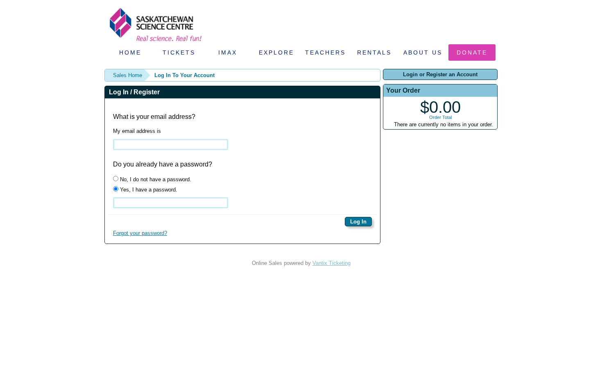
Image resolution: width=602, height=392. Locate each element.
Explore (276, 52)
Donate (472, 52)
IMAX (227, 52)
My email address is (137, 131)
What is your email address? (154, 116)
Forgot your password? (140, 233)
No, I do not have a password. (154, 179)
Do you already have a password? (162, 164)
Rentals (374, 52)
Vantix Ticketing (331, 263)
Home (130, 52)
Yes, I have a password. (147, 190)
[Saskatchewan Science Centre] (154, 42)
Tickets (179, 52)
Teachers (325, 52)
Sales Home (127, 75)
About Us (422, 52)
